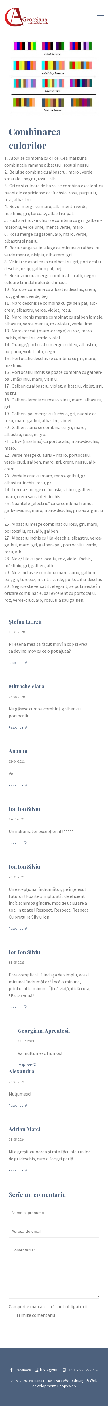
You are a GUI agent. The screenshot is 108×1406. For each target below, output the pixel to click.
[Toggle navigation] (98, 17)
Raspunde (16, 662)
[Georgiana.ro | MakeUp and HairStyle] (26, 17)
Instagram (48, 1370)
